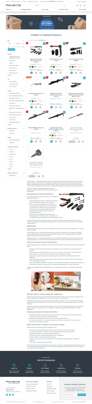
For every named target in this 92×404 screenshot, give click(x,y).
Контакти (24, 1)
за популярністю (41, 40)
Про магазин (50, 386)
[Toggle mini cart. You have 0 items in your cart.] (84, 5)
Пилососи (8, 9)
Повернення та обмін (33, 1)
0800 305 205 (52, 1)
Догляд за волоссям (26, 9)
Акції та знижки (82, 9)
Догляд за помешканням (32, 384)
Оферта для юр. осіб (51, 393)
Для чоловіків (45, 9)
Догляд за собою (30, 388)
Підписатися (82, 394)
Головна (7, 12)
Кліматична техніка (63, 9)
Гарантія (8, 1)
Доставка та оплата (16, 1)
